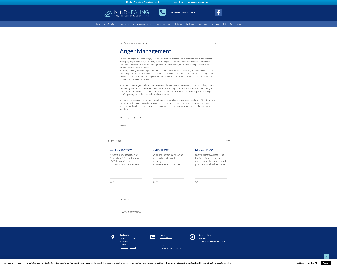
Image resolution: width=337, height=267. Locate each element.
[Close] (333, 263)
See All (227, 140)
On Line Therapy (161, 149)
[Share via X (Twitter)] (127, 117)
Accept (325, 262)
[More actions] (215, 43)
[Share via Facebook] (121, 117)
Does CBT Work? (204, 149)
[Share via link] (140, 117)
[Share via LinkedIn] (134, 117)
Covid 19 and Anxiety (121, 149)
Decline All (312, 262)
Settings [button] (300, 262)
